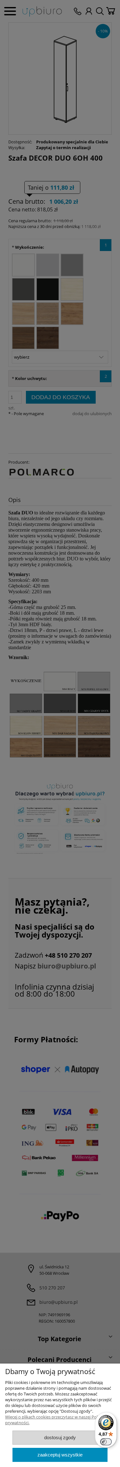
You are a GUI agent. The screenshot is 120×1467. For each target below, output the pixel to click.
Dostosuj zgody (60, 1437)
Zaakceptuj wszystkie (60, 1454)
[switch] (106, 1441)
